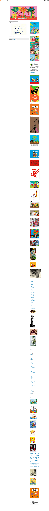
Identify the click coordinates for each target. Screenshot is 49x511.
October (32, 364)
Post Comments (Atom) (14, 48)
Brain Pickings (32, 283)
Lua (30, 467)
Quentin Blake (32, 299)
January (32, 392)
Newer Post (10, 47)
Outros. (32, 371)
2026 (31, 348)
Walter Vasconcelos (33, 308)
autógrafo (12, 39)
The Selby (32, 302)
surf (38, 464)
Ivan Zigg (32, 290)
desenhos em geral (34, 453)
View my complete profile (32, 72)
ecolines (37, 455)
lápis (37, 463)
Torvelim (31, 305)
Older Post (28, 47)
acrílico (33, 466)
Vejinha (34, 460)
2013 (31, 359)
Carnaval (32, 460)
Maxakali (31, 467)
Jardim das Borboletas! (33, 368)
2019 (31, 354)
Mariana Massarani (36, 63)
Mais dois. (32, 377)
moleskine (38, 461)
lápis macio (38, 460)
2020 (31, 353)
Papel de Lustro (32, 297)
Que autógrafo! (32, 378)
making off (38, 456)
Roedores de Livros (33, 300)
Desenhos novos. (33, 372)
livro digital (37, 464)
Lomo (32, 466)
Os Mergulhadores (35, 463)
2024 (31, 350)
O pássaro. (32, 366)
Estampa (31, 455)
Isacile (31, 289)
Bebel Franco (32, 282)
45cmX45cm (31, 463)
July (31, 387)
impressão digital (37, 457)
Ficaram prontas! (33, 381)
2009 (31, 393)
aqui (14, 37)
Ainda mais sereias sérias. (33, 383)
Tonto (31, 304)
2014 (31, 358)
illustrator (35, 456)
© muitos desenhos (15, 3)
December (32, 362)
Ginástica (32, 382)
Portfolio (35, 458)
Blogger (27, 509)
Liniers (31, 291)
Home (19, 47)
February (32, 391)
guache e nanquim (34, 464)
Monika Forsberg (32, 294)
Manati (36, 460)
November (32, 363)
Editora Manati (32, 457)
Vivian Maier (32, 307)
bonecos (31, 464)
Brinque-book (32, 284)
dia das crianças (37, 466)
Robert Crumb (15, 39)
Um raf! (32, 386)
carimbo (35, 466)
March (32, 390)
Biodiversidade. (32, 376)
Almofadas (34, 455)
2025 (31, 349)
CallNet (30, 466)
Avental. (32, 373)
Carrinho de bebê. (33, 367)
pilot (38, 463)
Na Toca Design (32, 295)
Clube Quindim (32, 286)
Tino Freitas (32, 303)
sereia (32, 458)
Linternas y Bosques (33, 292)
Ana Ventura (32, 281)
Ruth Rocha (37, 458)
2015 (31, 357)
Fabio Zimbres (32, 287)
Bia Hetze (13, 36)
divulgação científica (34, 461)
